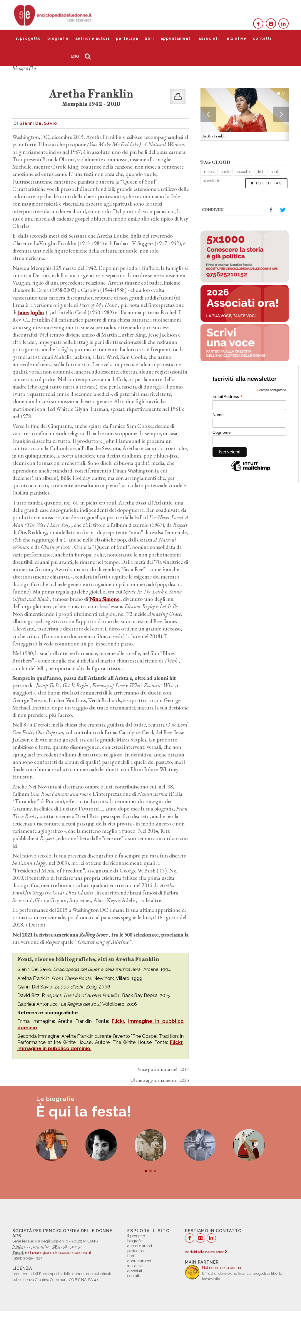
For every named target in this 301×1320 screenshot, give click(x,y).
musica (209, 171)
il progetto (28, 38)
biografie (58, 38)
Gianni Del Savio (38, 123)
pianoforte (211, 181)
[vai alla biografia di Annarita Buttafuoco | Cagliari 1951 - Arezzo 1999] (52, 1145)
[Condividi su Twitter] (283, 210)
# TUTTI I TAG (266, 183)
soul (274, 171)
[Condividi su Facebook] (271, 210)
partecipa (127, 38)
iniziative (235, 38)
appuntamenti (176, 38)
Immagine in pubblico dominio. (54, 1048)
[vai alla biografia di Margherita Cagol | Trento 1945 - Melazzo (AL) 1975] (101, 1145)
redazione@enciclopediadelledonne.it (58, 1252)
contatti (262, 38)
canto (225, 171)
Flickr (176, 1042)
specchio (243, 171)
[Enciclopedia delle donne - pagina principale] (53, 14)
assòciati (208, 38)
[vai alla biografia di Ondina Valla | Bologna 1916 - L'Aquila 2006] (200, 1145)
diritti (261, 171)
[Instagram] (271, 24)
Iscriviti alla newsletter (205, 1252)
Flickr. (118, 1021)
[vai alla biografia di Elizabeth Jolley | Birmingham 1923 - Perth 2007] (150, 1145)
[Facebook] (258, 24)
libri (149, 38)
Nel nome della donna (221, 1267)
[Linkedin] (283, 24)
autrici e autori (92, 38)
